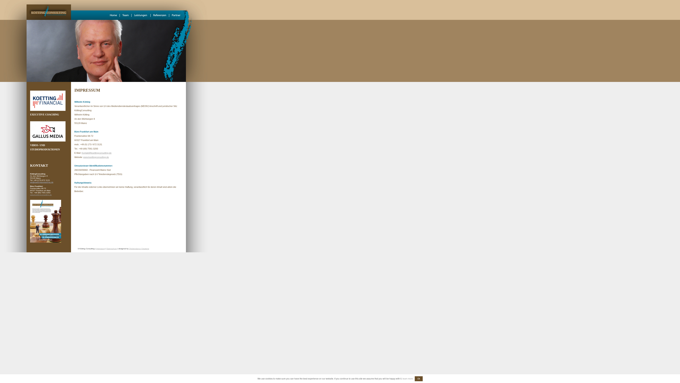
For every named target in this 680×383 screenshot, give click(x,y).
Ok (418, 379)
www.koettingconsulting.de (41, 195)
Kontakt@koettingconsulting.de (97, 153)
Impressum (100, 249)
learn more (408, 379)
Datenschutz (112, 249)
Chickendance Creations (139, 249)
